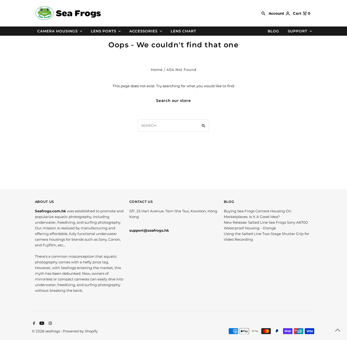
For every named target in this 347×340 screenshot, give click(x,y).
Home (157, 69)
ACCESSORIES (143, 31)
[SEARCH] (263, 13)
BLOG (273, 31)
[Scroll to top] (337, 330)
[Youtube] (41, 323)
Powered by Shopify (80, 331)
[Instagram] (49, 323)
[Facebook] (33, 323)
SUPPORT (297, 31)
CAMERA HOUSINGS (57, 31)
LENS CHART (183, 31)
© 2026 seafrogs (46, 331)
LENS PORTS (103, 31)
